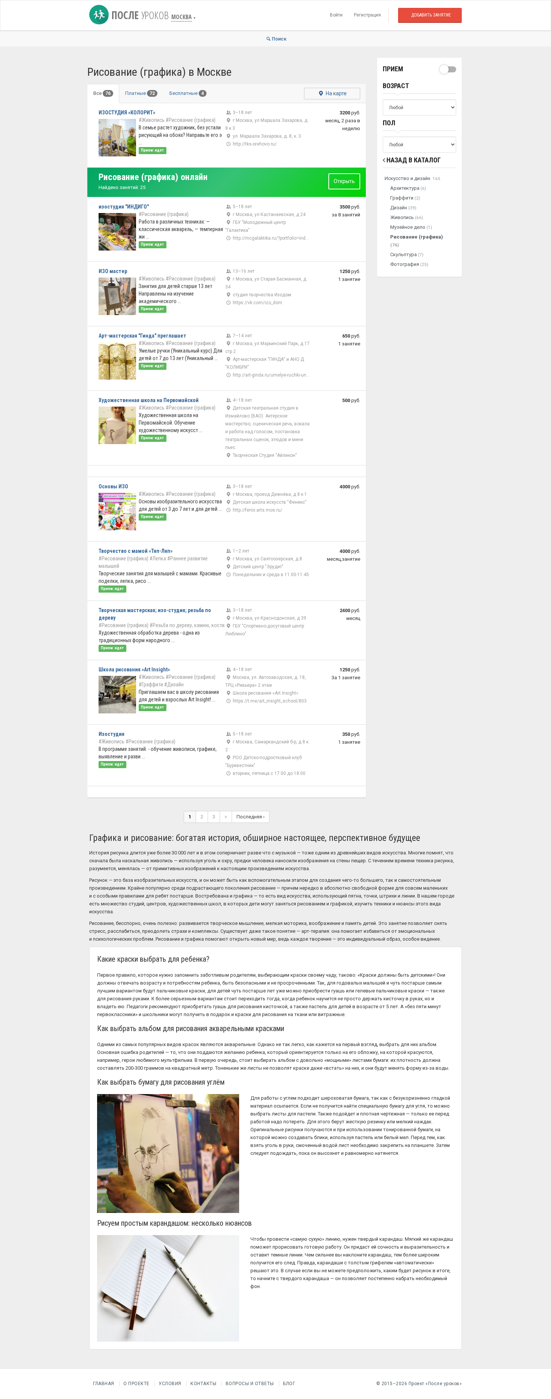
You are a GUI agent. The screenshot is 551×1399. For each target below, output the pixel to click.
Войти (336, 15)
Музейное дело (411, 227)
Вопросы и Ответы (250, 1383)
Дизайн (403, 207)
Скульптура (407, 254)
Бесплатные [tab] (186, 93)
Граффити (405, 198)
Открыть (344, 181)
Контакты (203, 1383)
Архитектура (408, 188)
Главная (103, 1383)
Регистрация (367, 15)
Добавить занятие (431, 15)
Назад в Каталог (413, 160)
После (139, 15)
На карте (336, 93)
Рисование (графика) (416, 241)
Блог (289, 1383)
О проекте (136, 1383)
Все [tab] (102, 93)
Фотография (409, 264)
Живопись (406, 217)
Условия (170, 1383)
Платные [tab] (140, 93)
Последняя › (251, 817)
